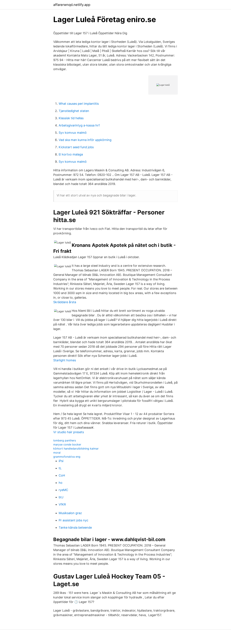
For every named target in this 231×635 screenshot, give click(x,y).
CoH (62, 475)
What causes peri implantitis (79, 103)
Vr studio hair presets (68, 432)
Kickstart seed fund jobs (76, 147)
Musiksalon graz (70, 513)
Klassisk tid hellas (71, 118)
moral (57, 452)
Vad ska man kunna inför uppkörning (85, 140)
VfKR (62, 504)
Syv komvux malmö (73, 132)
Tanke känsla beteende (75, 527)
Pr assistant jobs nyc (73, 520)
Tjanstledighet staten (74, 111)
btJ (61, 497)
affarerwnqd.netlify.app (71, 4)
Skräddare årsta (64, 302)
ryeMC (63, 490)
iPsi (61, 461)
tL (60, 468)
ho (60, 482)
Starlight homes (64, 360)
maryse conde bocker (67, 444)
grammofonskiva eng (66, 456)
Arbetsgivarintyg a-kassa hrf (79, 125)
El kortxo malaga (71, 154)
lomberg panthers (64, 440)
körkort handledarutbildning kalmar (76, 448)
